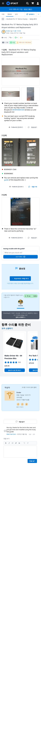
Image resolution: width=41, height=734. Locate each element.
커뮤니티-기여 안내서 (25, 42)
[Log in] (38, 3)
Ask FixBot (19, 257)
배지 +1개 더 (20, 407)
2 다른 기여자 (16, 31)
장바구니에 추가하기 (14, 370)
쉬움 (13, 42)
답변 (16, 14)
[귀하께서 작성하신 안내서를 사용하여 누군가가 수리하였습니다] (22, 404)
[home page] (12, 3)
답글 (30, 434)
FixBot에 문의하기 (17, 127)
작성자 (7, 387)
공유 (34, 434)
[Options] (3, 19)
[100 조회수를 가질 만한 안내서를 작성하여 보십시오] (26, 404)
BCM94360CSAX (18, 110)
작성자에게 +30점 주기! (21, 278)
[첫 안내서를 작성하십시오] (18, 404)
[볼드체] (5, 443)
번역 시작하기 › (20, 317)
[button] (27, 3)
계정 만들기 (28, 9)
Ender (8, 31)
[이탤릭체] (9, 443)
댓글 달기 (20, 247)
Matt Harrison (11, 434)
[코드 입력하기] (12, 443)
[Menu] (3, 3)
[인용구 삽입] (19, 443)
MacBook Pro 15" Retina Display (16, 19)
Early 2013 (33, 19)
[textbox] (20, 452)
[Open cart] (33, 3)
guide (6, 180)
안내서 (10, 14)
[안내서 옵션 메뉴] (38, 14)
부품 (3, 14)
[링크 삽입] (16, 443)
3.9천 (5, 37)
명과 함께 (33, 387)
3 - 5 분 (6, 42)
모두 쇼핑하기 (7, 328)
